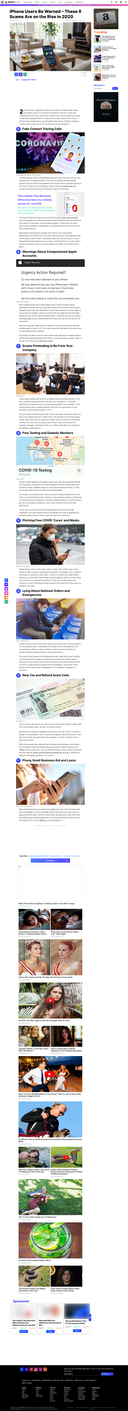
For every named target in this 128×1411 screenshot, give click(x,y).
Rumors (52, 2)
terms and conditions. (15, 1409)
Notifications (46, 1380)
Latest (93, 1389)
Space (93, 1399)
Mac (23, 1393)
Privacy (66, 1393)
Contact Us (26, 1380)
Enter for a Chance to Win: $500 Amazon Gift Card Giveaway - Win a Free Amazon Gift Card (64, 5)
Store (60, 2)
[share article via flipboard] (6, 593)
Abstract (94, 1391)
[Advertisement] (50, 95)
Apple (93, 1393)
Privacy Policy (82, 1391)
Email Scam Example (22, 302)
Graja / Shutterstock (22, 641)
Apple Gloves (67, 1389)
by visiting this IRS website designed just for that (49, 752)
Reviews (66, 1391)
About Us (80, 1389)
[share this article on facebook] (16, 74)
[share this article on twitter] (20, 74)
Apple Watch (25, 1396)
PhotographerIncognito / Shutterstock (28, 175)
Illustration (95, 1394)
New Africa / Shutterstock (24, 806)
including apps (67, 186)
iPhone (15, 8)
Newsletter (69, 1380)
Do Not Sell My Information (96, 1407)
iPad (23, 1391)
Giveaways (68, 2)
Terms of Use (81, 1397)
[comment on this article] (6, 597)
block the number (46, 341)
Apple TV (24, 1394)
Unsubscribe (36, 1380)
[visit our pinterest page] (31, 1369)
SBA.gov (43, 820)
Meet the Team (58, 1380)
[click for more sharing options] (25, 74)
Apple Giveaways (68, 1401)
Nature (94, 1397)
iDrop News (20, 479)
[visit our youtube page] (40, 1369)
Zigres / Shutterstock (23, 566)
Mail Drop (52, 1401)
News (37, 2)
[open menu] (2, 2)
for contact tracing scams (68, 218)
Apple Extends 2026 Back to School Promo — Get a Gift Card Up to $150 (56, 856)
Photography (95, 1396)
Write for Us (79, 1380)
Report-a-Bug (27, 1383)
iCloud (52, 1394)
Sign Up (115, 88)
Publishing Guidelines (110, 1407)
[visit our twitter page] (26, 1369)
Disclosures (92, 1409)
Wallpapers (79, 2)
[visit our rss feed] (45, 1369)
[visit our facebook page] (22, 1369)
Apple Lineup (27, 2)
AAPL (65, 1397)
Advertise (80, 1394)
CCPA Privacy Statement (81, 1407)
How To (44, 2)
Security (66, 1394)
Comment (56, 860)
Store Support (90, 1380)
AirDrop (52, 1389)
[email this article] (6, 589)
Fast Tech (24, 1397)
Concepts (66, 1399)
